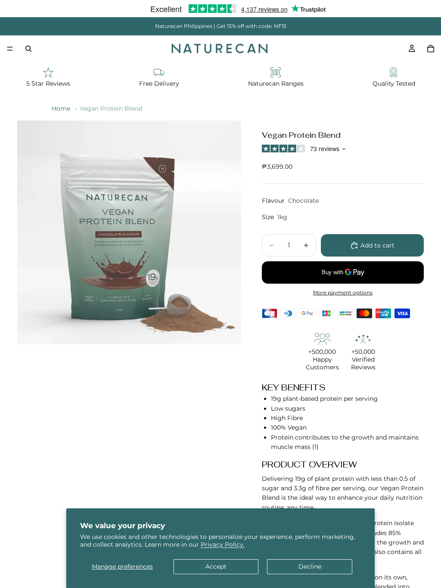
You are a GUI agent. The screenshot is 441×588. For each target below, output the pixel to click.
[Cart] (430, 48)
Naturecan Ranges (276, 83)
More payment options (343, 293)
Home (61, 108)
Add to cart (377, 245)
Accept (216, 566)
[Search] (28, 48)
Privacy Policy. (223, 544)
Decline (309, 566)
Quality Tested (394, 83)
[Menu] (10, 49)
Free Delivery (159, 83)
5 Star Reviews (48, 83)
